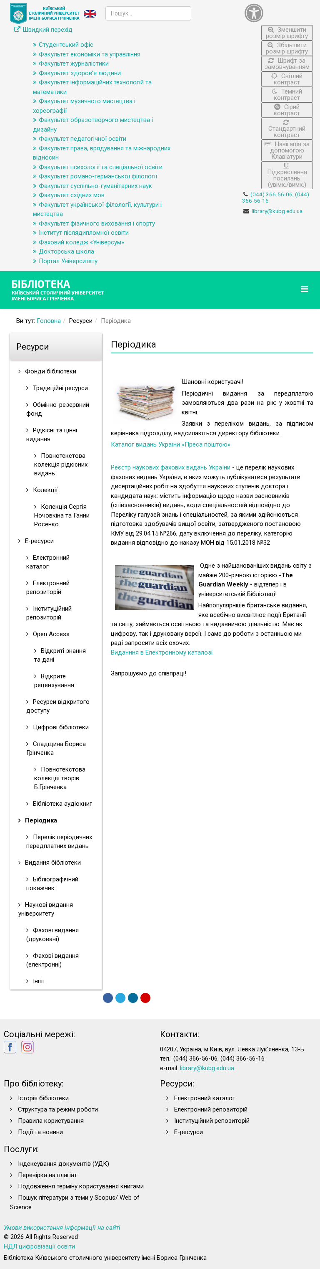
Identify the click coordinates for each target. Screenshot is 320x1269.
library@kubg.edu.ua (277, 211)
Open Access (50, 634)
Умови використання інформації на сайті (62, 1227)
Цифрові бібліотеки (60, 727)
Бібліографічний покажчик (52, 884)
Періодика (40, 820)
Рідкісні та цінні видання (51, 434)
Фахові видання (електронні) (52, 960)
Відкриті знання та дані (60, 655)
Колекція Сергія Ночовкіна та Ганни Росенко (62, 515)
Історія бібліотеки (43, 1098)
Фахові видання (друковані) (52, 934)
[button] (279, 12)
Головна (49, 321)
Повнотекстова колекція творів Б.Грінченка (59, 778)
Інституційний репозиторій (49, 613)
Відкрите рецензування (54, 681)
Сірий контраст (287, 110)
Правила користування (51, 1120)
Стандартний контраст (286, 132)
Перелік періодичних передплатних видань (59, 841)
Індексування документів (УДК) (63, 1163)
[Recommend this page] (145, 998)
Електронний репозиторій (48, 587)
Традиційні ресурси (59, 388)
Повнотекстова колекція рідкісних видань (61, 464)
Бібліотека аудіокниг (61, 803)
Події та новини (40, 1132)
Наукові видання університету (45, 909)
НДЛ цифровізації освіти (39, 1246)
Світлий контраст (288, 79)
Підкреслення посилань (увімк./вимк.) (287, 178)
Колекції (44, 490)
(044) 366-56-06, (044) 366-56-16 (275, 197)
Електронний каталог (48, 562)
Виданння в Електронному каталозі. (162, 652)
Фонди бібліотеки (49, 371)
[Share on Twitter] (120, 998)
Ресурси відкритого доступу (58, 706)
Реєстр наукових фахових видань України (170, 467)
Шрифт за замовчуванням (287, 64)
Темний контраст (288, 95)
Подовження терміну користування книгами (81, 1186)
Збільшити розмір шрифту (287, 48)
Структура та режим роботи (58, 1109)
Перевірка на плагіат (47, 1175)
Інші (37, 981)
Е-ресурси (38, 541)
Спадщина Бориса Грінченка (56, 748)
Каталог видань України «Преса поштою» (170, 444)
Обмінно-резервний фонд (57, 409)
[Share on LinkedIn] (133, 998)
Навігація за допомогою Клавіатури (290, 150)
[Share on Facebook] (108, 998)
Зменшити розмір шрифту (287, 33)
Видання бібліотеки (52, 862)
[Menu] (305, 289)
